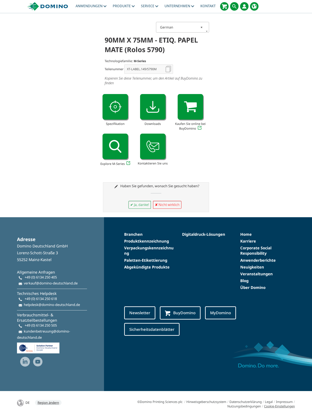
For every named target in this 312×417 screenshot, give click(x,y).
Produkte (122, 6)
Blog (244, 280)
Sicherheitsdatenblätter (151, 329)
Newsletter (139, 313)
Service (148, 6)
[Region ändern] (254, 6)
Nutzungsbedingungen (244, 406)
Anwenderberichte (258, 260)
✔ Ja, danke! (139, 204)
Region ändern (48, 402)
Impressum (284, 402)
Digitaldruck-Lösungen (203, 234)
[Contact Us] (153, 146)
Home (246, 234)
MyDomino (220, 313)
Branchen (133, 234)
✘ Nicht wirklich (167, 204)
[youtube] (38, 362)
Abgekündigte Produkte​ (147, 267)
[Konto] (244, 6)
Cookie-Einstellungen (279, 406)
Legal (269, 402)
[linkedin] (25, 362)
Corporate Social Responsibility (255, 250)
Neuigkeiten (252, 267)
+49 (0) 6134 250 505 (41, 325)
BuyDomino (184, 313)
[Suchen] (234, 6)
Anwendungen (89, 6)
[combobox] (182, 27)
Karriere (248, 241)
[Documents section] (153, 107)
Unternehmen (177, 6)
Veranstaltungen (256, 273)
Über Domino (253, 287)
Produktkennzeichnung (146, 241)
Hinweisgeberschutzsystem (206, 402)
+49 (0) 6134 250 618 (41, 298)
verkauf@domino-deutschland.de (51, 283)
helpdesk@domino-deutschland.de (52, 304)
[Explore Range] (115, 146)
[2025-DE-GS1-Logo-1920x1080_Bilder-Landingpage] (38, 346)
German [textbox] (181, 27)
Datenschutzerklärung (245, 402)
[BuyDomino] (224, 6)
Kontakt (208, 6)
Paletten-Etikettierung (145, 260)
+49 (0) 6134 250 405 (41, 277)
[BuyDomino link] (190, 107)
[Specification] (115, 107)
